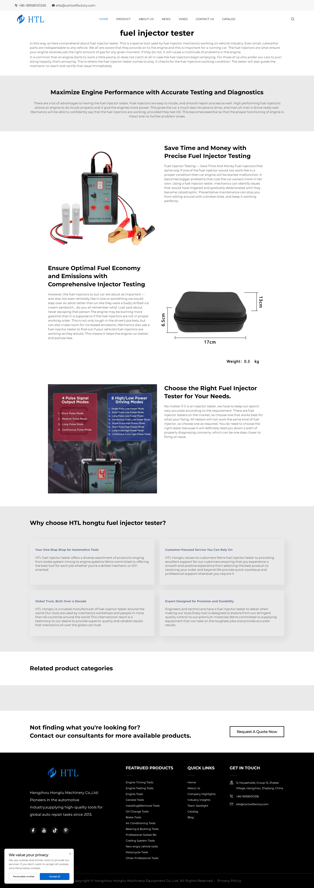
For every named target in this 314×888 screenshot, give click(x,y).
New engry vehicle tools (142, 846)
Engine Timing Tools (139, 782)
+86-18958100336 (32, 5)
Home (103, 19)
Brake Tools (133, 817)
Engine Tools (134, 794)
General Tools (135, 800)
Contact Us (205, 19)
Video (183, 19)
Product (123, 19)
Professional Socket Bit (141, 834)
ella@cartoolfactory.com (75, 5)
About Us (146, 19)
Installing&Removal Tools (143, 805)
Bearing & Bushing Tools (142, 829)
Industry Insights (199, 800)
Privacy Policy (229, 881)
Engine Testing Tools (139, 788)
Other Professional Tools (142, 858)
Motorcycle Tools (137, 852)
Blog (191, 817)
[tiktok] (55, 830)
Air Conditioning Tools (140, 823)
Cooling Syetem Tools (140, 840)
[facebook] (33, 830)
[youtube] (44, 830)
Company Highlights (202, 794)
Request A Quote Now (257, 731)
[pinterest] (66, 830)
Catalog (229, 19)
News (166, 19)
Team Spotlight (198, 805)
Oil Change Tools (137, 811)
